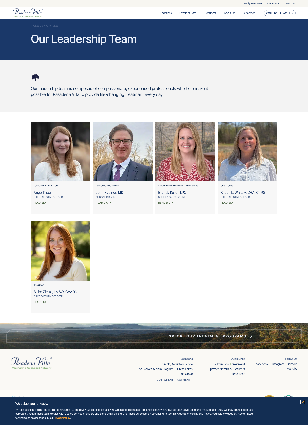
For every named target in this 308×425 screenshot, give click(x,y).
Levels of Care (187, 13)
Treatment (210, 13)
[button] (302, 402)
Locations (166, 13)
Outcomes (249, 13)
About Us (229, 13)
